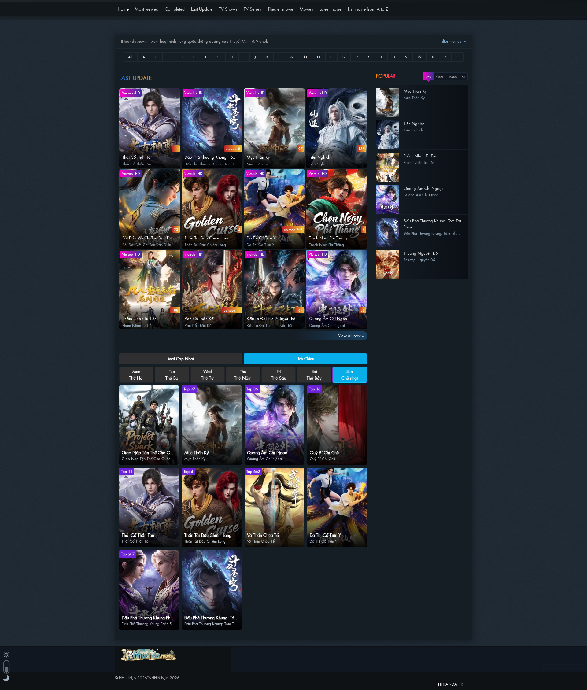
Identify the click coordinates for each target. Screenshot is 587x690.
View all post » (351, 335)
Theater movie (280, 9)
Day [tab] (428, 76)
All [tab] (463, 76)
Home (123, 9)
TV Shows (228, 9)
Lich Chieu (305, 358)
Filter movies (451, 41)
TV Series (252, 9)
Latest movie (330, 9)
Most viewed (146, 9)
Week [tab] (440, 76)
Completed (175, 9)
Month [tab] (453, 76)
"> (149, 678)
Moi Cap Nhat (181, 358)
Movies (306, 9)
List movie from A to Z (368, 9)
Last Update (201, 9)
